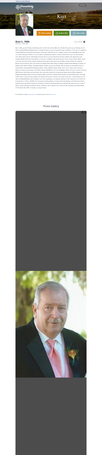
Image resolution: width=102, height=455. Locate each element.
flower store (53, 94)
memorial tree (32, 94)
